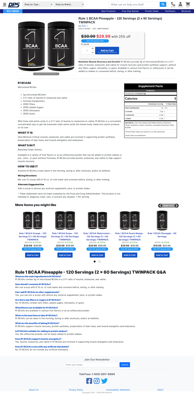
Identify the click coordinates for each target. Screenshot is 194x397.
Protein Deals (151, 11)
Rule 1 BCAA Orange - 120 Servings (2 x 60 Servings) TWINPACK (33, 236)
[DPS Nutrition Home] (14, 5)
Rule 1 (84, 26)
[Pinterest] (96, 382)
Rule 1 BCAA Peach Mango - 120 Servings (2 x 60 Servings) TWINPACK (130, 236)
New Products (108, 11)
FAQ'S (160, 389)
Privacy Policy (76, 389)
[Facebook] (89, 382)
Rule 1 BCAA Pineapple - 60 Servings (162, 235)
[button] (4, 5)
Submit (124, 364)
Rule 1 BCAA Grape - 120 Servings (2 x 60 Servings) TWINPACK (65, 236)
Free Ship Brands (130, 11)
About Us (33, 389)
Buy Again (13, 11)
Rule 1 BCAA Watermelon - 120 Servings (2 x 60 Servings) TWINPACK (97, 236)
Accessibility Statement (118, 389)
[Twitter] (104, 382)
